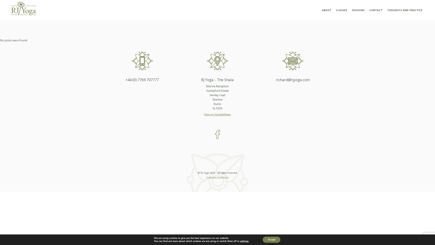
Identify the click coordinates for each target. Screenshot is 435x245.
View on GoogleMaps (217, 114)
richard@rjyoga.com (293, 79)
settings (244, 241)
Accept (271, 239)
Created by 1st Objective (217, 177)
